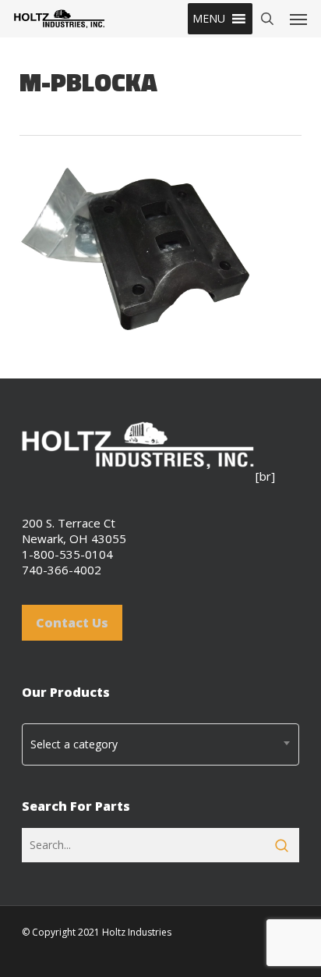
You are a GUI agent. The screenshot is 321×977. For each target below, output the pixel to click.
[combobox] (160, 744)
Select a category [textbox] (74, 744)
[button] (208, 18)
